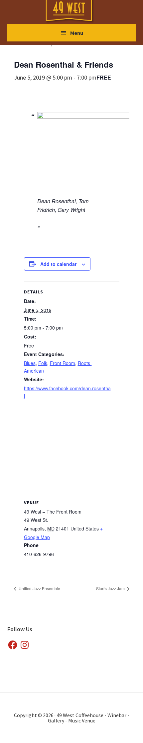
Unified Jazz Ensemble (39, 588)
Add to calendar (58, 264)
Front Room (62, 363)
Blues (30, 363)
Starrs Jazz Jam (111, 588)
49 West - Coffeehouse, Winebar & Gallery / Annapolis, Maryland (75, 12)
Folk (42, 363)
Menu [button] (76, 33)
